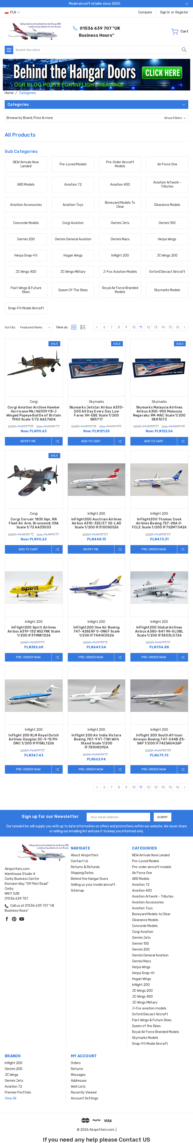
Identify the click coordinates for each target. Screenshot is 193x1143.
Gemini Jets (141, 938)
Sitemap (77, 891)
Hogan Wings (141, 979)
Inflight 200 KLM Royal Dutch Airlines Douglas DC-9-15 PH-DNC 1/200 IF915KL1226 (33, 739)
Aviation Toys (142, 908)
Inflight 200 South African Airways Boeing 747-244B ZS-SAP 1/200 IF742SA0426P (159, 739)
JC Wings (11, 1075)
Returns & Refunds (85, 867)
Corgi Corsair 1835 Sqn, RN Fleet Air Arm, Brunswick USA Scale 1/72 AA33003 (34, 523)
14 (163, 327)
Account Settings (84, 1098)
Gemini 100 (140, 944)
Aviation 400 (142, 891)
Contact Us (79, 861)
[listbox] (35, 327)
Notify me (28, 441)
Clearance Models (145, 920)
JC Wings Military (144, 1002)
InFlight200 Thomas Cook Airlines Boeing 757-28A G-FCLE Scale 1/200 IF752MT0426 (159, 523)
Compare (145, 12)
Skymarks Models (145, 1038)
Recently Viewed (83, 1092)
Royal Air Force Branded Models (155, 1032)
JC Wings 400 (142, 997)
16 (177, 327)
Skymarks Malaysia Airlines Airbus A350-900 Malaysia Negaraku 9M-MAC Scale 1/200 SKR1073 (159, 413)
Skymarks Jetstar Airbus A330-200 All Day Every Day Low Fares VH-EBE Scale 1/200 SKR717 (96, 413)
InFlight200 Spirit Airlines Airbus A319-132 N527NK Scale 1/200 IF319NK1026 (34, 631)
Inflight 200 (141, 985)
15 (170, 327)
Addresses (79, 1081)
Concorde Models (145, 926)
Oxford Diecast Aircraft (150, 1014)
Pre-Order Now (153, 549)
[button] (97, 74)
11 (140, 327)
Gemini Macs (141, 961)
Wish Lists (78, 1087)
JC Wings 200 (142, 991)
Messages (78, 1075)
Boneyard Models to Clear (151, 914)
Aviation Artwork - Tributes (152, 896)
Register (181, 12)
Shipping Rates (82, 873)
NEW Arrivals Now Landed (151, 855)
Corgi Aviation (142, 932)
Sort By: (10, 327)
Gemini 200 (141, 949)
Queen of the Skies (146, 1026)
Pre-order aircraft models (151, 867)
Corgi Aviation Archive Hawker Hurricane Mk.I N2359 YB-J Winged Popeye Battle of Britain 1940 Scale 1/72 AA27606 (33, 413)
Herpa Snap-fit (143, 973)
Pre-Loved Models (145, 861)
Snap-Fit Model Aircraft (150, 1044)
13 (155, 327)
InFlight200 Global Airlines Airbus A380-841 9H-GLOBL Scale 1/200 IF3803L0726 (159, 631)
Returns (77, 1069)
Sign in (165, 12)
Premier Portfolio (18, 1092)
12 (148, 327)
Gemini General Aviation (150, 955)
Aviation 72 (140, 885)
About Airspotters (84, 855)
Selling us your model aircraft (93, 885)
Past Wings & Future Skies (152, 1020)
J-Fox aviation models (149, 1008)
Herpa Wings (141, 967)
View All (10, 1098)
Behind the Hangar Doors (89, 879)
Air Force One (142, 873)
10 (134, 327)
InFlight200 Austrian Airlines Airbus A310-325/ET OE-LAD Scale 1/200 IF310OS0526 (96, 523)
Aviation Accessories (148, 902)
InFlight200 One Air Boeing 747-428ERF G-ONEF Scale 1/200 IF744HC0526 (96, 631)
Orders (76, 1063)
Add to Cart (91, 441)
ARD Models (140, 879)
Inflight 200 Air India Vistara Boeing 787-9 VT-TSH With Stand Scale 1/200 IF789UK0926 (96, 741)
